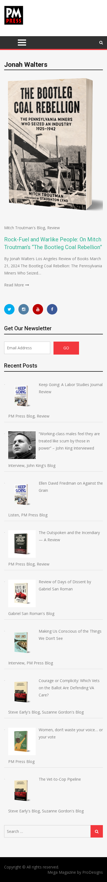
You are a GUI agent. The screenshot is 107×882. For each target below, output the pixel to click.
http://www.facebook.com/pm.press (52, 309)
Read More (14, 284)
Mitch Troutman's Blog (24, 227)
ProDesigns (92, 872)
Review (53, 227)
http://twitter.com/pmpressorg (9, 309)
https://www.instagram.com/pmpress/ (23, 309)
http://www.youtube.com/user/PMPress (38, 309)
